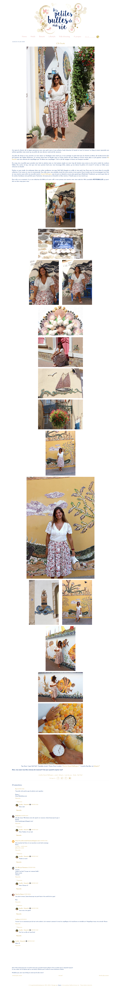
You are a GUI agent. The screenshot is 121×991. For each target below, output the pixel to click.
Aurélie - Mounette (24, 804)
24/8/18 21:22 (20, 788)
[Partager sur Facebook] (58, 778)
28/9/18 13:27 (34, 829)
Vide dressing (64, 37)
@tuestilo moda (19, 848)
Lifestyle (52, 37)
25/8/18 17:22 (43, 840)
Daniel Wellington (46, 174)
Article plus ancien (104, 975)
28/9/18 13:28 (34, 908)
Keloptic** (97, 766)
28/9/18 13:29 (34, 930)
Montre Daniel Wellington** (71, 766)
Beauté (42, 37)
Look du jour (68, 775)
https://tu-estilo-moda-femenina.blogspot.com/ (27, 840)
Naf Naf (79, 775)
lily (16, 788)
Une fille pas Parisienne (21, 867)
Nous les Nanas (19, 894)
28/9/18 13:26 (34, 804)
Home (24, 37)
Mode (33, 37)
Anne (59, 985)
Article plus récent (17, 975)
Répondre (17, 798)
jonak (56, 775)
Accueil (60, 975)
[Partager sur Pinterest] (65, 778)
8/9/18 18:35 (23, 919)
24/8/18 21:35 (24, 815)
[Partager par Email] (69, 778)
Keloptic (61, 775)
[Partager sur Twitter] (62, 778)
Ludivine (17, 919)
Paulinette (18, 815)
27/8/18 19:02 (31, 867)
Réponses (19, 801)
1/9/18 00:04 (27, 894)
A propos (77, 37)
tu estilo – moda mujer (21, 846)
